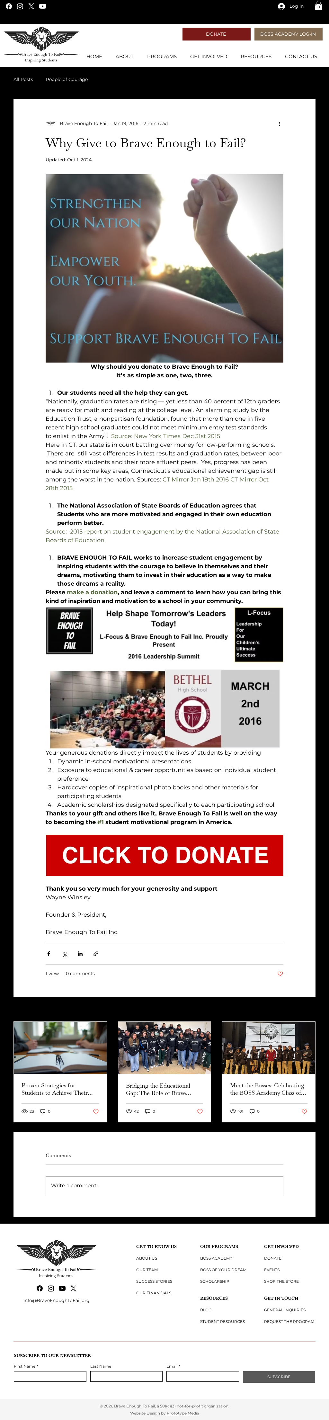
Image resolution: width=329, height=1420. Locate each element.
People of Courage (67, 79)
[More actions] (279, 124)
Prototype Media (183, 1413)
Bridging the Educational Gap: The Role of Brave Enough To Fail (158, 1089)
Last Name (100, 1366)
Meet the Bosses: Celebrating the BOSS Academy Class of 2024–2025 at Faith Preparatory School (267, 1089)
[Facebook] (9, 6)
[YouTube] (43, 6)
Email (173, 1366)
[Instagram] (20, 6)
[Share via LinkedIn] (80, 954)
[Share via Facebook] (49, 954)
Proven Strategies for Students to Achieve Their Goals (55, 1089)
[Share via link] (96, 954)
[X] (31, 6)
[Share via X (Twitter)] (64, 954)
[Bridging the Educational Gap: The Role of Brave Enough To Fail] (164, 1048)
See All (308, 1009)
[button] (319, 5)
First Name (26, 1366)
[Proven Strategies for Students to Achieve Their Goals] (60, 1048)
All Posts (23, 79)
